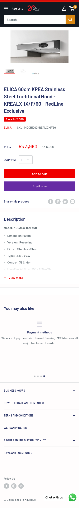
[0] (72, 8)
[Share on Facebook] (50, 201)
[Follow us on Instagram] (13, 486)
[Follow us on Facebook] (6, 486)
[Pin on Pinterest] (58, 201)
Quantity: (10, 159)
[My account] (64, 9)
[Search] (70, 19)
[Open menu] (6, 8)
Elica (8, 127)
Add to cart (39, 174)
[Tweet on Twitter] (65, 201)
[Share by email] (72, 201)
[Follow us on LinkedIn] (21, 486)
